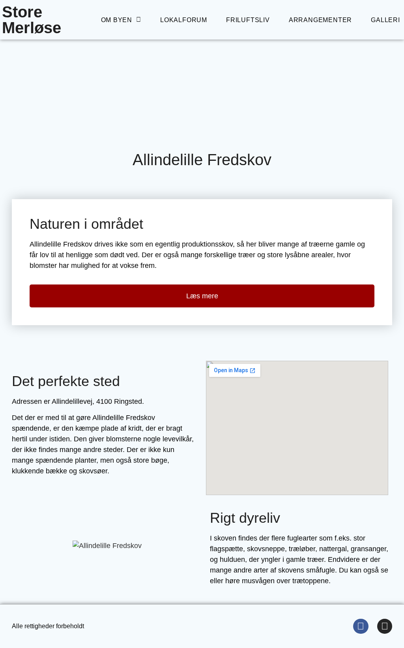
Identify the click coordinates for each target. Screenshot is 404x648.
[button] (19, 546)
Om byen (117, 20)
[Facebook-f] (360, 626)
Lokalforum (183, 20)
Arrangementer (320, 20)
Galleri (385, 20)
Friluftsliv (248, 20)
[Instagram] (384, 626)
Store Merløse (31, 19)
